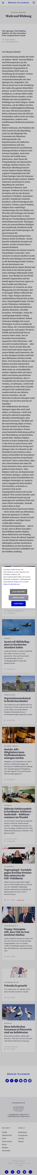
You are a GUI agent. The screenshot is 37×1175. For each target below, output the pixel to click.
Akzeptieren (18, 604)
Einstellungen (18, 598)
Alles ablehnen (18, 592)
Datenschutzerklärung (11, 584)
